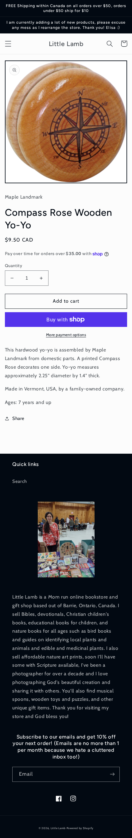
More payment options (66, 334)
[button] (8, 44)
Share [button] (18, 418)
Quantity (13, 265)
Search (19, 481)
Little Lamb (58, 828)
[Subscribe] (112, 774)
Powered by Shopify (80, 828)
